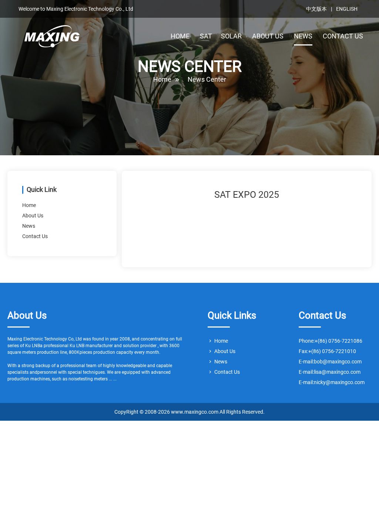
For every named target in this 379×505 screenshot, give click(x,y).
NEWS (303, 36)
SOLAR (231, 36)
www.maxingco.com (52, 38)
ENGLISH (347, 9)
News (28, 226)
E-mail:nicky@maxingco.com (332, 382)
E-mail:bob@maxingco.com (330, 362)
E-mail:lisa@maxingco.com (329, 372)
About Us (32, 215)
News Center (207, 79)
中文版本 (316, 9)
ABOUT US (268, 36)
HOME (180, 36)
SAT (206, 36)
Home (162, 79)
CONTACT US (343, 36)
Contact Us (35, 236)
